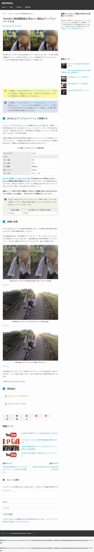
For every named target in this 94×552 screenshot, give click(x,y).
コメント (6, 490)
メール (6, 508)
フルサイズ (6, 285)
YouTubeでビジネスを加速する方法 (18, 396)
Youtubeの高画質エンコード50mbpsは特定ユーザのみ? (35, 102)
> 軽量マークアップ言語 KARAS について (73, 28)
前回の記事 (29, 143)
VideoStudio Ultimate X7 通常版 (17, 403)
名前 (5, 502)
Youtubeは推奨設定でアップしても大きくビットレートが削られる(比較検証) (15, 469)
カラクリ (34, 533)
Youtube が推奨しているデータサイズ (15, 178)
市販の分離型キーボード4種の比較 (78, 83)
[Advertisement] (16, 74)
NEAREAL (7, 3)
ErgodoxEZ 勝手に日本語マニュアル (78, 90)
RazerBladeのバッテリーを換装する (78, 77)
